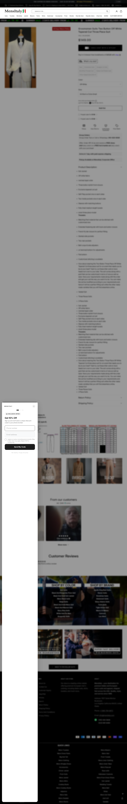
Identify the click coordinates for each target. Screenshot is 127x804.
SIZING (106, 16)
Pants (38, 16)
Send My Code (20, 447)
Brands (72, 16)
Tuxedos (12, 16)
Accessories (58, 16)
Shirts (43, 16)
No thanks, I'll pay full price (20, 452)
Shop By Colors (90, 16)
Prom (65, 16)
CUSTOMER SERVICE (116, 16)
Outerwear (50, 16)
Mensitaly (19, 16)
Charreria (99, 16)
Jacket (26, 16)
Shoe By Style (80, 16)
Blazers (32, 16)
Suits (6, 16)
